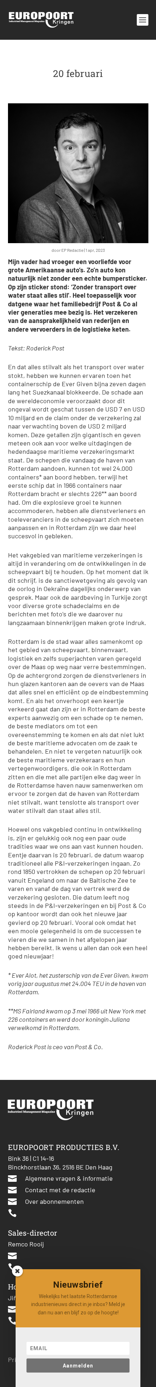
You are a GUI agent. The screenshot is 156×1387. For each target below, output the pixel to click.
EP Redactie (72, 250)
